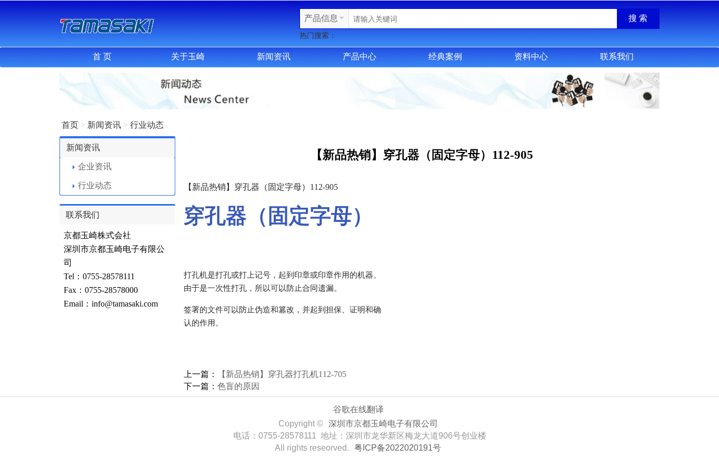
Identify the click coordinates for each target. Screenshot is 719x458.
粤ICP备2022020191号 (397, 447)
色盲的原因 (238, 386)
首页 (70, 124)
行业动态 (147, 124)
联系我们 (617, 56)
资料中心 (531, 56)
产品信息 (321, 18)
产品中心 (359, 56)
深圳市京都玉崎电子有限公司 (383, 423)
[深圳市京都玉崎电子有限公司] (106, 24)
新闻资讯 (274, 56)
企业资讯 (95, 166)
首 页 (102, 56)
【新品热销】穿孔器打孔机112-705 (281, 374)
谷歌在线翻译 (358, 409)
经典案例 (445, 56)
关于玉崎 (188, 56)
